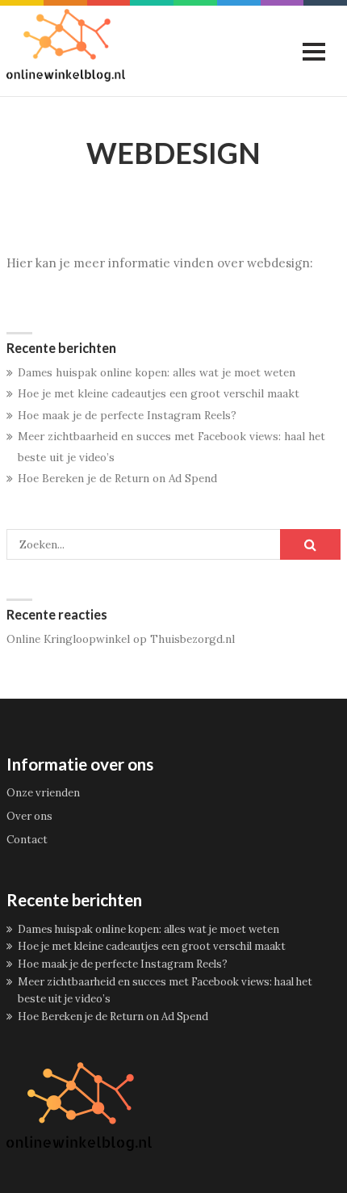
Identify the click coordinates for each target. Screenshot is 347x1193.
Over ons (29, 816)
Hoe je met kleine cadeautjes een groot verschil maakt (158, 393)
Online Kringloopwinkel (68, 639)
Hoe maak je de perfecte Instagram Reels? (127, 415)
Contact (27, 839)
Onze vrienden (43, 793)
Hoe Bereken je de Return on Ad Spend (117, 478)
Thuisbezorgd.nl (192, 639)
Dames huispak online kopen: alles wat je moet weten (156, 372)
